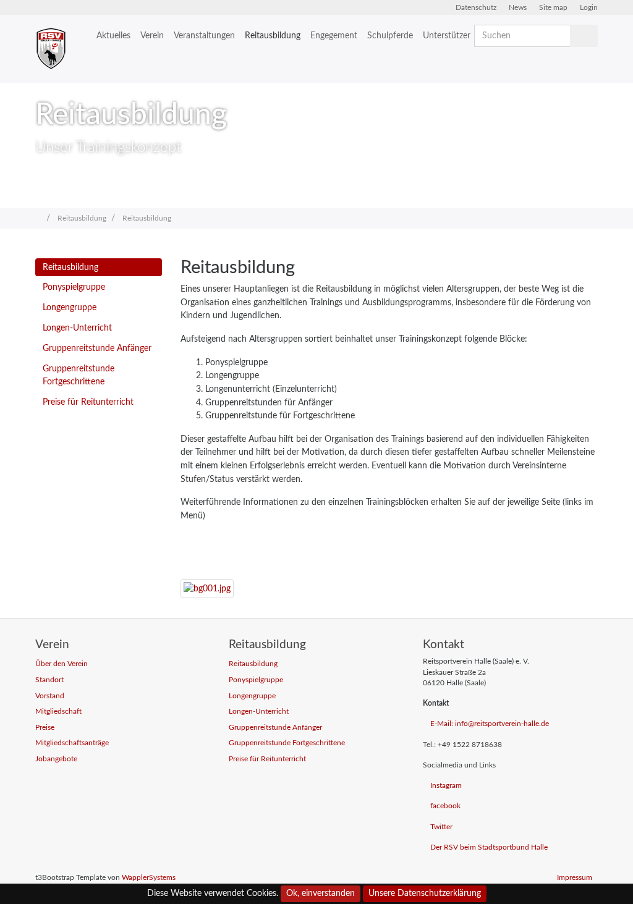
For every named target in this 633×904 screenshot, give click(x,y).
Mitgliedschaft (58, 711)
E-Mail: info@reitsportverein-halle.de (489, 723)
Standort (49, 680)
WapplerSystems (149, 877)
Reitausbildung (272, 35)
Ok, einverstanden (320, 893)
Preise (44, 727)
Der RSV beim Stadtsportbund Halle (489, 847)
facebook (445, 806)
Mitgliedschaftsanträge (72, 743)
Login (589, 7)
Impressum (574, 877)
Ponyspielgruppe (74, 287)
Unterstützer (446, 35)
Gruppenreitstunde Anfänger (97, 348)
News (518, 7)
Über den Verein (61, 664)
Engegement (333, 35)
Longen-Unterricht (77, 327)
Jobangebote (56, 759)
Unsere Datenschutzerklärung (424, 893)
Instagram (446, 785)
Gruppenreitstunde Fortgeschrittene (78, 375)
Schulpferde (390, 35)
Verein (152, 35)
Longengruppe (69, 307)
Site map (553, 7)
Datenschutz (476, 7)
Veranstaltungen (204, 35)
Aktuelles (113, 35)
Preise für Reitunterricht (88, 402)
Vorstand (49, 696)
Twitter (441, 827)
